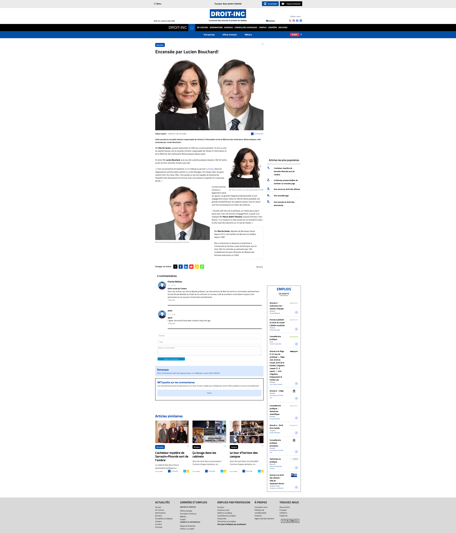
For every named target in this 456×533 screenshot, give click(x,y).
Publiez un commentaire (171, 359)
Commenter (174, 471)
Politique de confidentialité (260, 511)
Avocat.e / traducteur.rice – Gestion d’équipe (277, 305)
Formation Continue (188, 513)
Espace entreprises (293, 3)
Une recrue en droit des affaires (287, 189)
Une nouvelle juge (281, 195)
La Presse (210, 168)
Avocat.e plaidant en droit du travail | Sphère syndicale (277, 322)
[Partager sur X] (175, 267)
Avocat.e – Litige (277, 390)
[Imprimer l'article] (187, 470)
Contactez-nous (261, 507)
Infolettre (271, 21)
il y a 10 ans (172, 285)
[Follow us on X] (290, 20)
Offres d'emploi (230, 34)
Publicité (237, 3)
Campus (262, 27)
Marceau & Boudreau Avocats (276, 467)
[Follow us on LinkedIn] (300, 20)
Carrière (272, 27)
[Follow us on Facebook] (297, 20)
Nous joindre (228, 3)
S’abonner (284, 515)
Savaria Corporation (275, 344)
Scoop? (294, 34)
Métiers (248, 34)
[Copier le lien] (202, 267)
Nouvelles (160, 45)
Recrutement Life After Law (276, 396)
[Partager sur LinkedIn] (186, 267)
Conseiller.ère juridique (275, 338)
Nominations (216, 27)
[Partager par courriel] (191, 267)
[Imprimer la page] (197, 267)
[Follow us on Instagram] (293, 20)
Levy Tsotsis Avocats (276, 384)
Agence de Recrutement (264, 518)
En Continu (202, 27)
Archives (282, 27)
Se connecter (272, 3)
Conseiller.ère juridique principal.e (275, 443)
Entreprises (209, 34)
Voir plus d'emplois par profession (231, 524)
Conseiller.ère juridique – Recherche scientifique (275, 410)
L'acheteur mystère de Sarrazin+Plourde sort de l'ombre (284, 171)
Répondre (171, 300)
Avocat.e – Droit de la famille (276, 426)
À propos (218, 3)
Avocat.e (220, 507)
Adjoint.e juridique (224, 512)
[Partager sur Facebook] (181, 267)
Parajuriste (221, 518)
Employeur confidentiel (276, 488)
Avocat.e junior (223, 510)
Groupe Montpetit (275, 313)
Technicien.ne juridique (275, 460)
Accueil (158, 507)
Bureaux (228, 27)
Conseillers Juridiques (245, 27)
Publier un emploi (187, 528)
